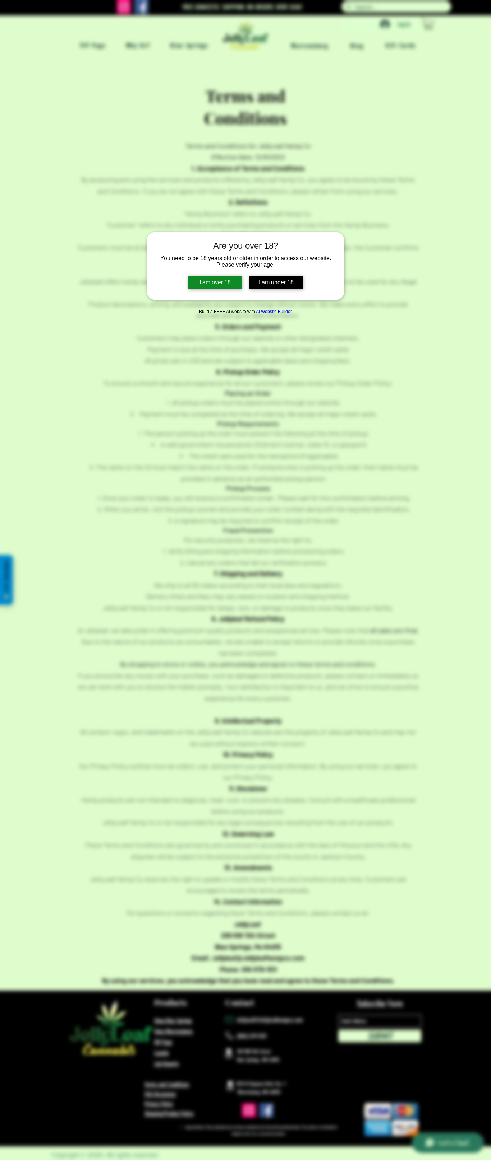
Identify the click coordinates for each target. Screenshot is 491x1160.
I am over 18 (215, 282)
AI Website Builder (274, 311)
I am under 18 (276, 282)
